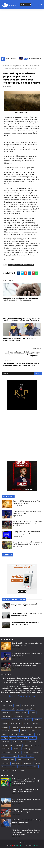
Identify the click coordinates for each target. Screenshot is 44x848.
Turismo (13, 767)
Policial (22, 756)
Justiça (37, 745)
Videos (22, 770)
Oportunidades (35, 752)
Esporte (38, 734)
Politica (30, 756)
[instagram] (23, 842)
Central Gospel (6, 716)
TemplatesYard (20, 845)
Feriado (32, 738)
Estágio (4, 738)
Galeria (30, 741)
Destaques (17, 65)
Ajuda (10, 705)
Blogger (36, 845)
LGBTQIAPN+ (6, 749)
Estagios (12, 738)
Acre (20, 58)
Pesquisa (36, 65)
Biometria (20, 709)
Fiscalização (5, 741)
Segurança (5, 763)
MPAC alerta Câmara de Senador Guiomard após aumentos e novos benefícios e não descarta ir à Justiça (26, 832)
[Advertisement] (22, 32)
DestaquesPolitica (26, 727)
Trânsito (4, 767)
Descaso (35, 723)
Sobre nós (12, 696)
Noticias (17, 752)
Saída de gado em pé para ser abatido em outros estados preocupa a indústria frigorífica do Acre (21, 319)
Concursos (5, 720)
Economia (15, 731)
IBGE (11, 745)
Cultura (4, 723)
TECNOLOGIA (27, 763)
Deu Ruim (38, 727)
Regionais (20, 759)
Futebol (15, 741)
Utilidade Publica (32, 767)
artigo (33, 705)
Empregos (14, 734)
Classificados (18, 716)
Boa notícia (29, 709)
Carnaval (32, 712)
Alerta (10, 65)
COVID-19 (37, 720)
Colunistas (29, 716)
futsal (22, 741)
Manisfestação (27, 749)
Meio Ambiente (27, 65)
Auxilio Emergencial (8, 709)
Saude (28, 759)
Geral (36, 741)
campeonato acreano (20, 712)
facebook (38, 373)
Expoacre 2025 (22, 738)
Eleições (4, 734)
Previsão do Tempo (8, 759)
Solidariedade (16, 763)
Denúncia (26, 723)
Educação (32, 731)
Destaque (5, 727)
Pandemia (5, 756)
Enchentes (23, 734)
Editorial (23, 731)
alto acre (25, 705)
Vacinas (14, 770)
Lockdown (16, 749)
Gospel (4, 745)
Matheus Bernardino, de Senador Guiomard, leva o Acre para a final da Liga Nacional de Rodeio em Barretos (26, 781)
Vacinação (5, 770)
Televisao (37, 763)
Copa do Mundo (17, 720)
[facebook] (20, 842)
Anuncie (21, 696)
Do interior (5, 731)
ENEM (31, 734)
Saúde (35, 759)
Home (5, 65)
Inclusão (18, 745)
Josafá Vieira (28, 745)
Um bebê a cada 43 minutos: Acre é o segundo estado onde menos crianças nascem (20, 299)
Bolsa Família (6, 712)
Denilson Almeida (15, 723)
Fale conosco (30, 696)
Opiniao (25, 752)
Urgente (21, 767)
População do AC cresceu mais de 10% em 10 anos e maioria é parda (19, 339)
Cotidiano (28, 720)
